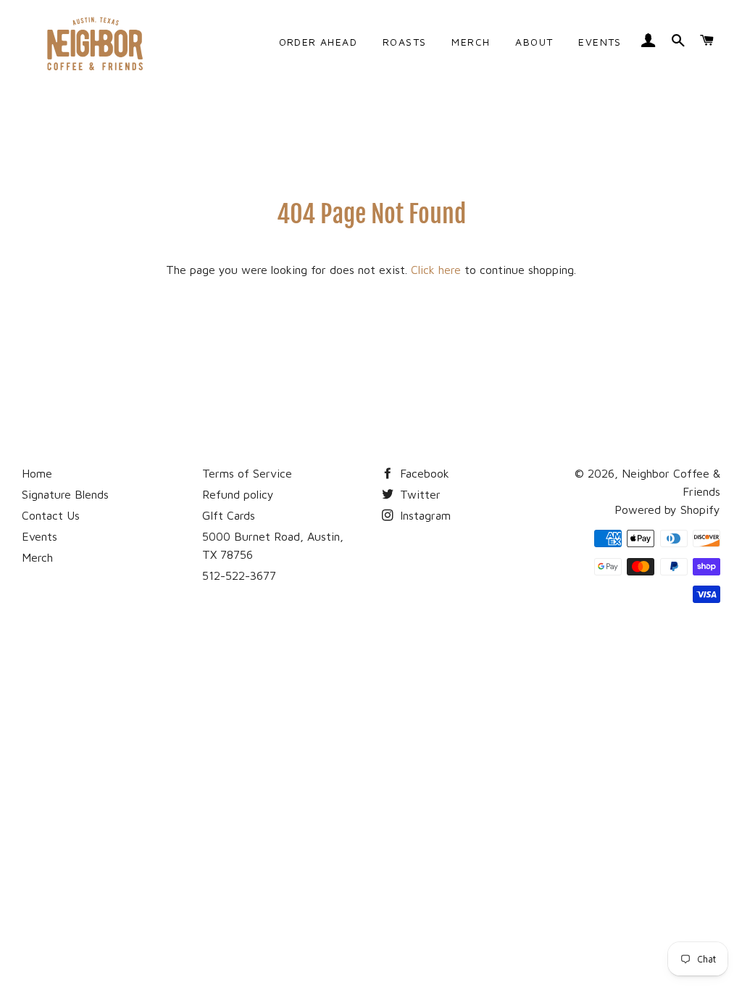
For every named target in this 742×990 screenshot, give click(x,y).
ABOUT (534, 42)
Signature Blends (65, 494)
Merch (37, 557)
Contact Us (51, 515)
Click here (436, 269)
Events (39, 536)
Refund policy (238, 494)
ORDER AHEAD (318, 42)
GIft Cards (228, 515)
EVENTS (599, 42)
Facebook (422, 473)
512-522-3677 (239, 575)
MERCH (470, 42)
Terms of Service (247, 473)
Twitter (418, 494)
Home (37, 473)
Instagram (423, 515)
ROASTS (404, 42)
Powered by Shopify (667, 509)
